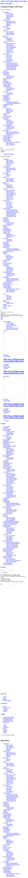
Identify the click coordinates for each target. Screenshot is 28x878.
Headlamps (6, 96)
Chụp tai (8, 27)
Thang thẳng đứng (10, 89)
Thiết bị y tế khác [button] (7, 140)
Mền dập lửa (9, 538)
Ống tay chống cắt (10, 46)
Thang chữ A (9, 87)
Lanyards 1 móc (10, 76)
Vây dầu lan (9, 448)
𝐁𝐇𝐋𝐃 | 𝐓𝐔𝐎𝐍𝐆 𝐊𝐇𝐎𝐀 (7, 3)
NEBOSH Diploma (7, 719)
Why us (8, 295)
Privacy (5, 724)
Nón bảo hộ (6, 526)
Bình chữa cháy (9, 109)
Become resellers (7, 305)
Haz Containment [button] (7, 125)
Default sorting (9, 322)
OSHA (5, 732)
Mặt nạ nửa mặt (9, 31)
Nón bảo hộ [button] (6, 12)
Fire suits (8, 108)
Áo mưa (5, 70)
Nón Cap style (9, 13)
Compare (5, 368)
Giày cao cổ (9, 56)
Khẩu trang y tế (9, 134)
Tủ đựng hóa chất (10, 126)
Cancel (5, 330)
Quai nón (8, 18)
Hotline (5, 154)
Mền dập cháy (9, 111)
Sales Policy (9, 299)
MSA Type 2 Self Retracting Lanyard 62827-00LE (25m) (13, 405)
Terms (4, 726)
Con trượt (5, 456)
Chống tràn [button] (6, 118)
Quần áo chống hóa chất (11, 64)
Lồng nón (8, 17)
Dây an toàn (6, 72)
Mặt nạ (5, 516)
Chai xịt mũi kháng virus (9, 446)
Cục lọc (5, 35)
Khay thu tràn (9, 124)
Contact (5, 308)
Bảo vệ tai (5, 435)
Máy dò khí (6, 832)
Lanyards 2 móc (10, 77)
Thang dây (8, 90)
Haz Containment (7, 492)
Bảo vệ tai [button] (5, 26)
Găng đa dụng (9, 473)
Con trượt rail (9, 94)
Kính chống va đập (10, 21)
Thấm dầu (8, 120)
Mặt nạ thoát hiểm (10, 34)
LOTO (5, 115)
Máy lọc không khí (10, 144)
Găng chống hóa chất (11, 47)
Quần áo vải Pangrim (11, 66)
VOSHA (5, 730)
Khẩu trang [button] (6, 130)
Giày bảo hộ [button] (6, 53)
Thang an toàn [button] (6, 86)
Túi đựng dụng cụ (7, 83)
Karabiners (5, 81)
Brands (5, 304)
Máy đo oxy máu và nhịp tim (12, 142)
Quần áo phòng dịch (11, 68)
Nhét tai (8, 29)
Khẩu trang (6, 502)
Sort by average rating (11, 325)
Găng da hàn (9, 50)
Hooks (4, 79)
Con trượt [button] (5, 91)
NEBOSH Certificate (8, 718)
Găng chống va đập (10, 43)
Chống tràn (6, 447)
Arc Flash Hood (10, 40)
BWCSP (5, 710)
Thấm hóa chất (9, 121)
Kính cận (8, 24)
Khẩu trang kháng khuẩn (12, 131)
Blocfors (5, 443)
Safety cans (8, 129)
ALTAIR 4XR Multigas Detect (13, 103)
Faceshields (9, 39)
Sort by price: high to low (12, 329)
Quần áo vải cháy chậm (11, 63)
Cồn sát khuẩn (6, 138)
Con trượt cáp (9, 92)
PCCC (4, 534)
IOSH (4, 731)
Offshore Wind (9, 303)
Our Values (8, 296)
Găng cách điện (9, 48)
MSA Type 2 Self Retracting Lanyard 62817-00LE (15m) (13, 360)
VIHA (4, 706)
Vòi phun (8, 112)
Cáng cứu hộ (6, 113)
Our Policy (8, 298)
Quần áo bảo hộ (7, 541)
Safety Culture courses (8, 717)
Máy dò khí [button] (6, 100)
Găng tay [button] (5, 42)
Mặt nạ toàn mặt (10, 33)
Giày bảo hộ (6, 485)
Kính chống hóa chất (11, 22)
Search (2, 151)
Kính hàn (8, 25)
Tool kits (5, 461)
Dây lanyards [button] (6, 74)
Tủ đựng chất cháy (10, 128)
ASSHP (5, 711)
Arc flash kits (6, 99)
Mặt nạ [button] (5, 30)
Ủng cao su (8, 59)
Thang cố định (6, 85)
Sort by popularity (10, 324)
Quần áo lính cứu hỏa (11, 69)
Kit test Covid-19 (7, 135)
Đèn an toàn (6, 95)
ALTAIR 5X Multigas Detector (10, 521)
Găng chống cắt (9, 44)
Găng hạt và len (9, 51)
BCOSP (5, 708)
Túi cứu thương (7, 139)
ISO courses (6, 722)
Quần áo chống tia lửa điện (12, 65)
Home (2, 315)
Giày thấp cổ (9, 55)
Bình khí (5, 105)
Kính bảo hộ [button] (6, 20)
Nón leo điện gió (10, 16)
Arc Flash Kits (6, 429)
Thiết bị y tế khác (7, 557)
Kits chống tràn (9, 122)
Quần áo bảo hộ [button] (7, 61)
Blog (4, 307)
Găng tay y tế (9, 52)
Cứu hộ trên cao (7, 98)
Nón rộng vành (9, 14)
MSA (8, 364)
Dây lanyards (6, 468)
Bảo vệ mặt (6, 430)
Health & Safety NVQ (8, 721)
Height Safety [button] (6, 301)
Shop (4, 300)
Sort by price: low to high (12, 328)
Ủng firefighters (9, 60)
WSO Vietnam (6, 707)
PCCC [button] (4, 107)
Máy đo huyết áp (10, 143)
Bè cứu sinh (6, 117)
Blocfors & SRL (7, 78)
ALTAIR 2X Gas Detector (12, 102)
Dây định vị (6, 73)
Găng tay (5, 472)
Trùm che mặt (9, 38)
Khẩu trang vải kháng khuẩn (12, 133)
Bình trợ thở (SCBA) (8, 104)
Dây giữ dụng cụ (7, 82)
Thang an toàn (6, 551)
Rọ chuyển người (7, 116)
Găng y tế (8, 483)
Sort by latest (9, 326)
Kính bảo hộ (6, 507)
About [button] (4, 294)
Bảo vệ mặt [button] (6, 37)
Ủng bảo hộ (9, 57)
